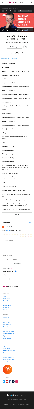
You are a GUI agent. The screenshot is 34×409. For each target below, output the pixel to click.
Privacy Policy (13, 401)
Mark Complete (14, 47)
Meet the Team (6, 322)
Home (4, 296)
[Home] (15, 3)
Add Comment (17, 263)
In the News (6, 329)
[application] (17, 22)
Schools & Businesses (8, 333)
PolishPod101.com (21, 399)
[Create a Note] (17, 52)
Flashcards (5, 300)
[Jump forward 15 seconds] (12, 30)
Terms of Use (21, 401)
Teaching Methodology (8, 357)
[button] (31, 2)
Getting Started (6, 348)
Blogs (4, 336)
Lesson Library (5, 6)
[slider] (26, 30)
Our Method (6, 317)
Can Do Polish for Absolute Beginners (18, 6)
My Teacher (6, 307)
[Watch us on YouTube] (7, 381)
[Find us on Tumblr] (13, 381)
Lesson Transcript (4, 58)
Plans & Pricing (6, 326)
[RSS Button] (3, 227)
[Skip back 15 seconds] (3, 30)
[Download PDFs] (22, 52)
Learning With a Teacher (9, 359)
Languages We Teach (8, 331)
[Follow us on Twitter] (4, 381)
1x (17, 30)
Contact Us (5, 362)
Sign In (8, 230)
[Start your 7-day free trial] (7, 369)
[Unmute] (23, 30)
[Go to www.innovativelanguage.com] (17, 395)
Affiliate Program (7, 338)
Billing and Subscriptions (9, 350)
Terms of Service (20, 406)
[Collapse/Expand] (17, 222)
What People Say (7, 324)
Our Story (5, 320)
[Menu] (2, 2)
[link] (3, 11)
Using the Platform (7, 355)
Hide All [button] (17, 214)
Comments (14, 58)
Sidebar (25, 11)
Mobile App (5, 310)
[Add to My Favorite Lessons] (11, 52)
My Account (5, 352)
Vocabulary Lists (7, 303)
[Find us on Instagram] (16, 381)
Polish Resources (7, 305)
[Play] (7, 30)
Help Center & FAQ (7, 346)
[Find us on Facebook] (10, 381)
